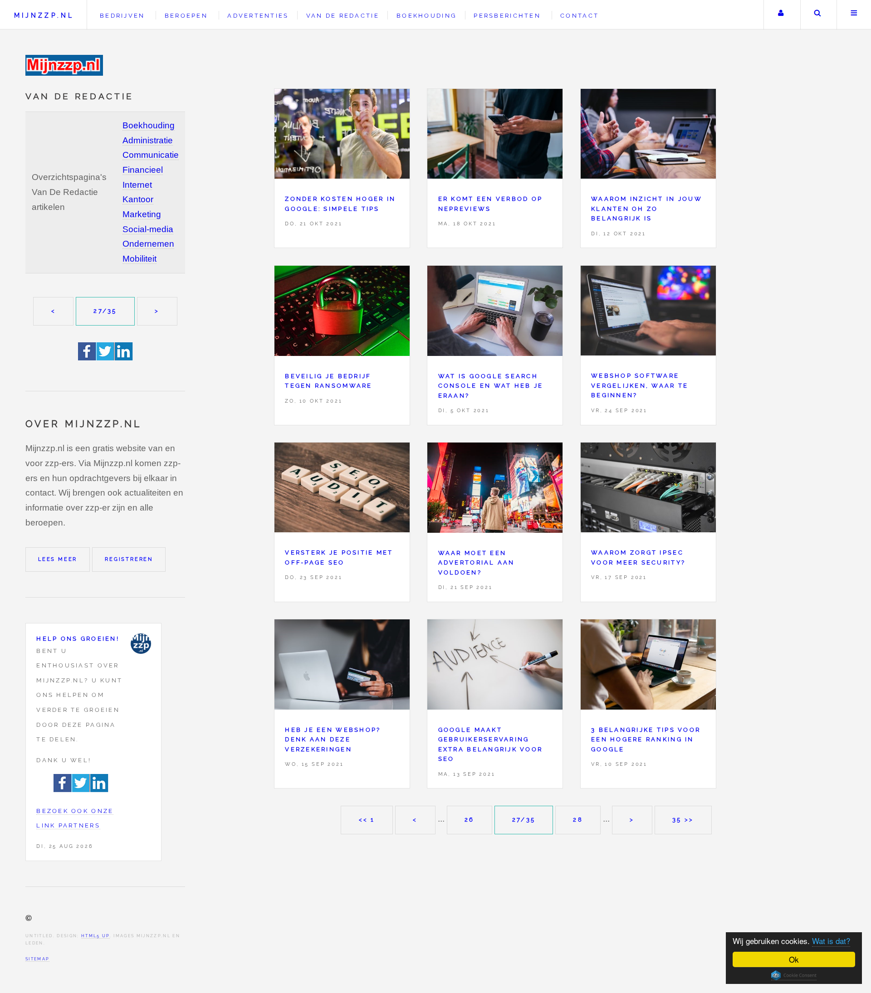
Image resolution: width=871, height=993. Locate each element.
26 (470, 819)
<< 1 (367, 819)
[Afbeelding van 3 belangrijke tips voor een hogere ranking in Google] (648, 666)
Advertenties (258, 15)
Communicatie (150, 155)
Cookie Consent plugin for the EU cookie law (794, 975)
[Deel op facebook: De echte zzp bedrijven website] (87, 357)
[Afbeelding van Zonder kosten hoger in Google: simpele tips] (342, 136)
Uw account (781, 14)
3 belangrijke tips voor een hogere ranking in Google (645, 739)
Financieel (142, 170)
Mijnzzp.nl (44, 15)
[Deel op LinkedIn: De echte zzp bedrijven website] (124, 357)
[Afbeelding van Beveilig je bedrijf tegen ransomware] (342, 313)
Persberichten (507, 15)
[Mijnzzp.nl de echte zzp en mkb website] (65, 65)
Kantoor (137, 199)
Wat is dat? (831, 940)
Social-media (147, 229)
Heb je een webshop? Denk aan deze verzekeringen (333, 739)
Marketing (141, 214)
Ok (794, 959)
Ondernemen (148, 243)
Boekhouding (148, 125)
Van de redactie (342, 15)
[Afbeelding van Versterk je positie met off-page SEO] (342, 490)
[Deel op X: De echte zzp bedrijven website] (106, 357)
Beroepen (186, 15)
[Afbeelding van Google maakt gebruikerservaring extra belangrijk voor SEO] (495, 666)
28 (578, 819)
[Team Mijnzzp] (141, 643)
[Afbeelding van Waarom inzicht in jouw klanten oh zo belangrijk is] (648, 136)
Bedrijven (122, 15)
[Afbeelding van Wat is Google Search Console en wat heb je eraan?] (495, 313)
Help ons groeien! (77, 638)
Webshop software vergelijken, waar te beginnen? (639, 385)
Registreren (129, 559)
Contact (579, 15)
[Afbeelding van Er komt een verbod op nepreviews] (495, 136)
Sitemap (37, 958)
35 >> (683, 819)
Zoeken (818, 14)
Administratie (147, 140)
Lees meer (57, 559)
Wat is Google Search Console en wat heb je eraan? (490, 386)
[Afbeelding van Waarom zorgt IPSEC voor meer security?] (648, 490)
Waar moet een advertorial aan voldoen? (476, 563)
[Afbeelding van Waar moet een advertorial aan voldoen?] (495, 490)
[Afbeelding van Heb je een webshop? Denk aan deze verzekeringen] (342, 666)
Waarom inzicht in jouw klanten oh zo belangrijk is (646, 208)
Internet (137, 185)
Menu (854, 14)
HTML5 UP (95, 935)
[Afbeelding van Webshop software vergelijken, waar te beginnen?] (648, 313)
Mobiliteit (139, 258)
